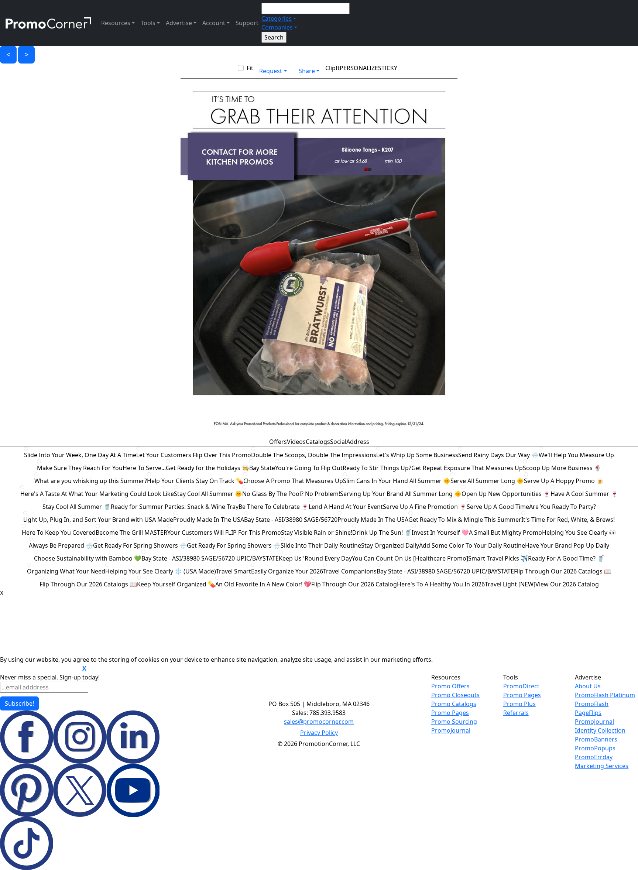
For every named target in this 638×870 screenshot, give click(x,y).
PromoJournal (450, 730)
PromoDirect (521, 686)
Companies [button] (277, 27)
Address (357, 442)
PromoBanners (596, 739)
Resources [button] (115, 23)
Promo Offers (450, 686)
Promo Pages (450, 713)
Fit (250, 68)
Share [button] (307, 71)
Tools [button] (148, 23)
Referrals (516, 713)
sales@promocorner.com (319, 721)
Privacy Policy (319, 733)
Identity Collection (600, 730)
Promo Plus (519, 704)
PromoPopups (595, 748)
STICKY (387, 68)
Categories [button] (276, 18)
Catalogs (318, 442)
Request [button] (270, 71)
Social (338, 442)
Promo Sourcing (454, 721)
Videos (296, 442)
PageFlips (588, 713)
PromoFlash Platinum (605, 695)
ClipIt (332, 68)
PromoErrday (594, 757)
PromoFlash (591, 704)
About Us (588, 686)
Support (247, 23)
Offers (278, 442)
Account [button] (213, 23)
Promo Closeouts (455, 695)
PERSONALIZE (359, 68)
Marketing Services (601, 766)
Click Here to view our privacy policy (40, 668)
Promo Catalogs (453, 704)
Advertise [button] (179, 23)
